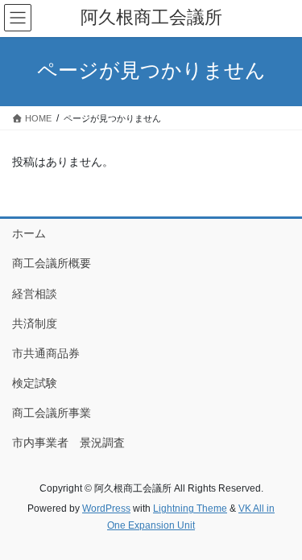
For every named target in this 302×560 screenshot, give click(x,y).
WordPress (106, 508)
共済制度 (34, 323)
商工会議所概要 (51, 263)
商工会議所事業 (51, 412)
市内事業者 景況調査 (68, 442)
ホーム (29, 233)
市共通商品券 (46, 353)
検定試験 (34, 383)
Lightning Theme (190, 508)
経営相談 (34, 293)
